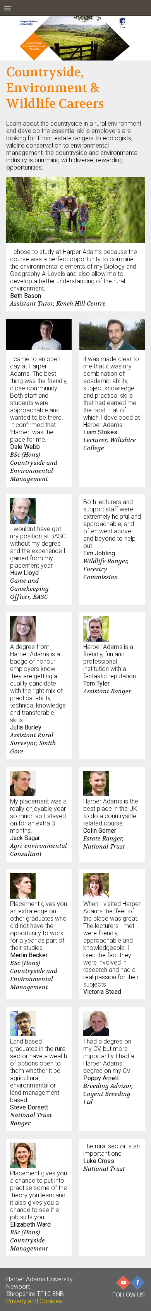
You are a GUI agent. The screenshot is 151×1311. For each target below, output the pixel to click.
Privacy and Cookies (34, 1301)
